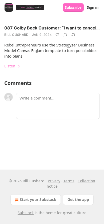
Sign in (93, 7)
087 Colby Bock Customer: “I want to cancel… (52, 28)
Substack (26, 212)
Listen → (12, 65)
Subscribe (73, 7)
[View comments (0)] (65, 35)
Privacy (54, 180)
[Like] (57, 35)
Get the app (78, 199)
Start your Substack (38, 199)
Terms (68, 180)
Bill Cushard (16, 35)
